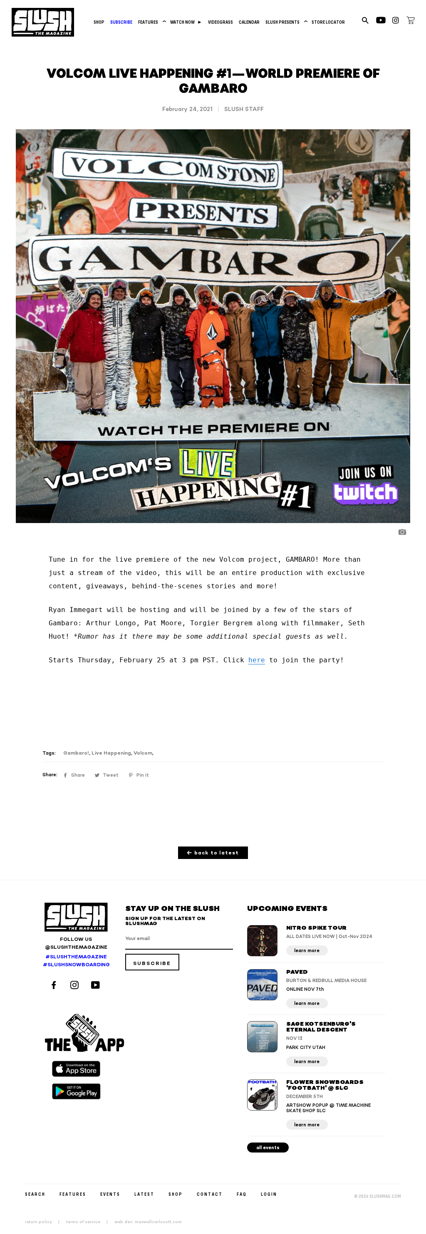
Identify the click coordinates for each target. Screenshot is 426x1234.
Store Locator (328, 22)
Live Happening (111, 753)
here (256, 660)
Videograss (220, 22)
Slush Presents (285, 22)
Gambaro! (76, 753)
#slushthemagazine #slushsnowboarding (76, 960)
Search (35, 1194)
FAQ (242, 1194)
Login (269, 1194)
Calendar (249, 22)
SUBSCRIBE (121, 22)
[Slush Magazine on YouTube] (96, 986)
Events (110, 1194)
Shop (99, 22)
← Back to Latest (213, 852)
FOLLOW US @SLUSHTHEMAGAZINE (76, 943)
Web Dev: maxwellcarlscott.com (148, 1222)
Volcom (143, 753)
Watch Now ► (186, 22)
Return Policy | (44, 1222)
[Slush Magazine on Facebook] (54, 986)
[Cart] (410, 21)
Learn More (307, 951)
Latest (144, 1194)
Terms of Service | (89, 1222)
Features (151, 22)
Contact (210, 1194)
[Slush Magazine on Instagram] (75, 986)
